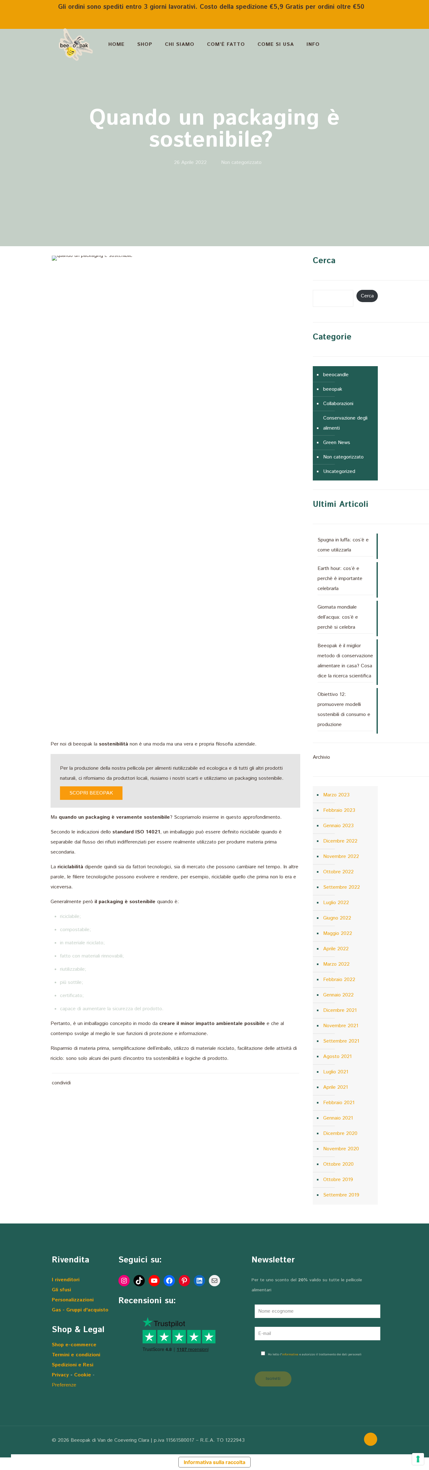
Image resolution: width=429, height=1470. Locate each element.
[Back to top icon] (370, 1439)
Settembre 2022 (341, 887)
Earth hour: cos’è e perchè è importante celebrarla (340, 578)
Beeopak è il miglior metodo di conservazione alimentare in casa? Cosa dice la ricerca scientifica (345, 661)
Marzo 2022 (336, 964)
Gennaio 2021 (338, 1118)
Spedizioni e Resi (72, 1365)
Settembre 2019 (341, 1195)
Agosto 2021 (337, 1056)
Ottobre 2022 (338, 872)
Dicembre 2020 (340, 1133)
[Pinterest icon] (348, 1440)
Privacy (61, 1375)
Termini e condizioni (76, 1355)
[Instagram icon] (355, 1440)
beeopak (332, 389)
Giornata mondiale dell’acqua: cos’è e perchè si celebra (338, 617)
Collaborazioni (338, 403)
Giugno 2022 (337, 918)
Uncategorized (339, 471)
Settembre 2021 (341, 1041)
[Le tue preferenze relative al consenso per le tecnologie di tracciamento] (418, 1459)
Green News (336, 442)
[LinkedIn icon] (342, 1440)
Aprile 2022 (336, 948)
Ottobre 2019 (338, 1179)
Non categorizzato (241, 162)
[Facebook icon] (329, 1440)
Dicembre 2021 (340, 1010)
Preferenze (64, 1385)
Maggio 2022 (337, 933)
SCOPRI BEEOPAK (91, 793)
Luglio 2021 (335, 1072)
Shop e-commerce (74, 1344)
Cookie (82, 1375)
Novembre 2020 (341, 1149)
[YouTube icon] (335, 1440)
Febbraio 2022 (339, 979)
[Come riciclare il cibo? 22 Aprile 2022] (5, 1444)
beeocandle (336, 374)
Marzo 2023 (336, 795)
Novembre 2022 (341, 856)
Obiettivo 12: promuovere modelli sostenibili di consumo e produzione (344, 709)
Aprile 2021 (335, 1087)
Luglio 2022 (336, 902)
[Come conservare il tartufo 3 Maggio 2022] (423, 1444)
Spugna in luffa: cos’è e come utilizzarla (343, 545)
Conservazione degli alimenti (345, 423)
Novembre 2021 (340, 1025)
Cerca (367, 296)
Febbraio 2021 (339, 1102)
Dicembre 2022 (340, 841)
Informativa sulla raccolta (214, 1462)
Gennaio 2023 (338, 825)
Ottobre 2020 (338, 1164)
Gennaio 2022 (338, 995)
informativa (290, 1354)
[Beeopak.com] (75, 44)
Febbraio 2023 (339, 810)
